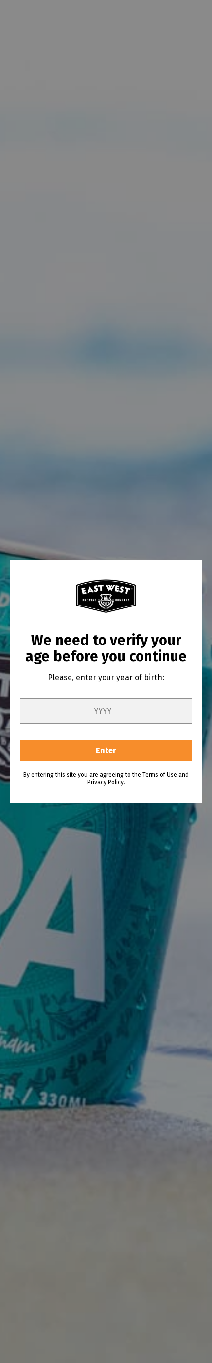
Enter (106, 750)
